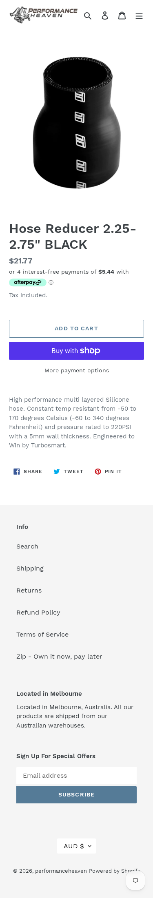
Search (27, 546)
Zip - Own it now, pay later (59, 656)
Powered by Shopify (114, 871)
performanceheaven (61, 871)
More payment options (76, 370)
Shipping (30, 568)
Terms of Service (42, 634)
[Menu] (139, 15)
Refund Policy (38, 612)
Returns (29, 590)
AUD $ (74, 846)
